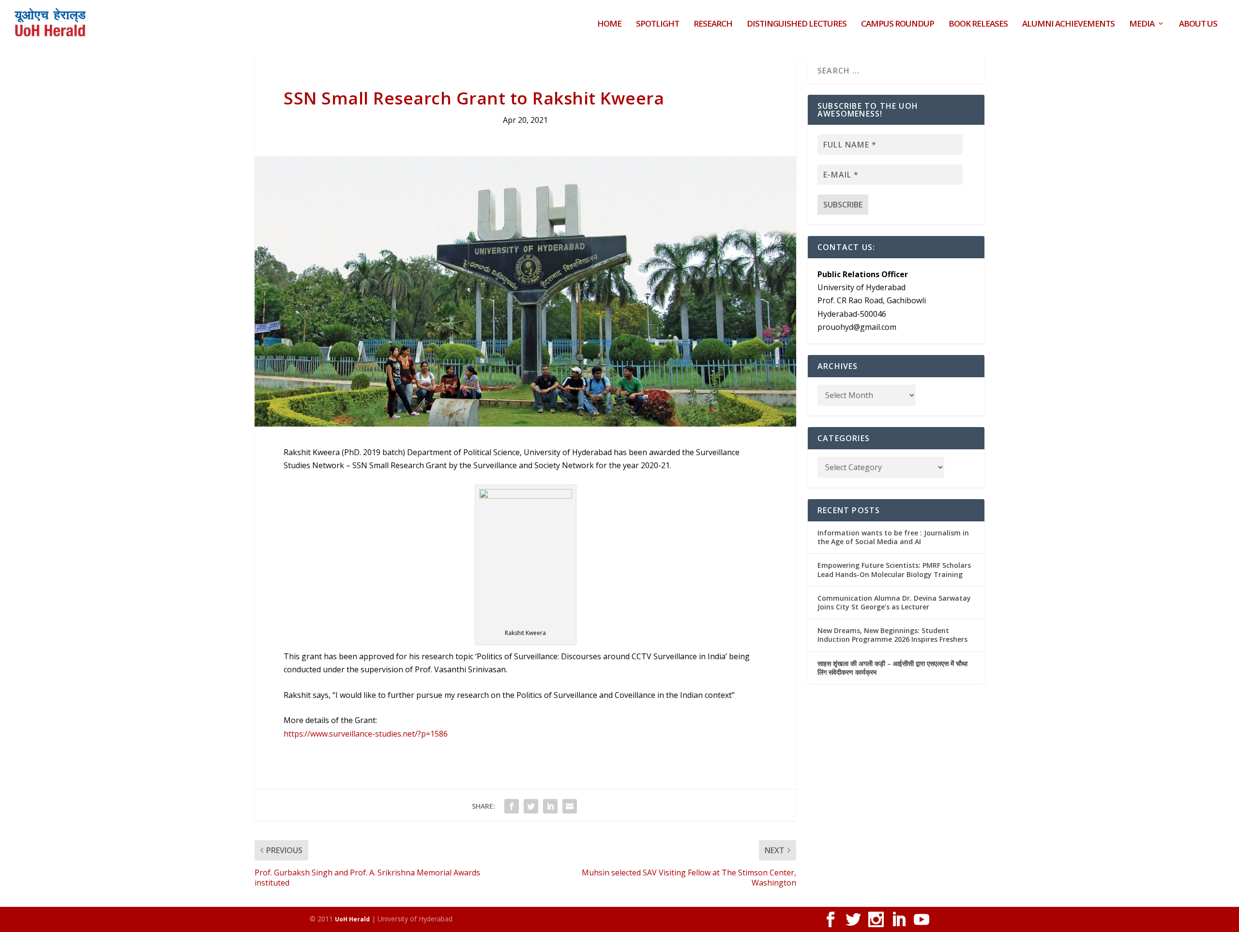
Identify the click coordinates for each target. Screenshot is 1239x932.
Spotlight (657, 24)
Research (713, 24)
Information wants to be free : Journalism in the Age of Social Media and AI (893, 537)
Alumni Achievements (1068, 24)
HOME (609, 24)
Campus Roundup (897, 24)
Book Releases (978, 24)
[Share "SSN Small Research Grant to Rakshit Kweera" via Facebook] (511, 806)
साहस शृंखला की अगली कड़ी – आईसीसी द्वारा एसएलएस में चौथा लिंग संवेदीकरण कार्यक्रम (892, 668)
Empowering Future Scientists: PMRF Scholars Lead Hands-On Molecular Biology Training (894, 569)
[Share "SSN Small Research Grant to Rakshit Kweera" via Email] (569, 806)
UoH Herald (352, 919)
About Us (1198, 24)
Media (1141, 24)
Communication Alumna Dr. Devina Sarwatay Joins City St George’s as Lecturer (894, 602)
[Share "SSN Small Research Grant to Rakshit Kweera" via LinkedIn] (550, 806)
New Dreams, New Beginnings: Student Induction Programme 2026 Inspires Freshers (892, 635)
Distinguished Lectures (796, 24)
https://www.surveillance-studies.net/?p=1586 (366, 733)
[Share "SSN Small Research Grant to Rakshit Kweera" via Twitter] (531, 806)
